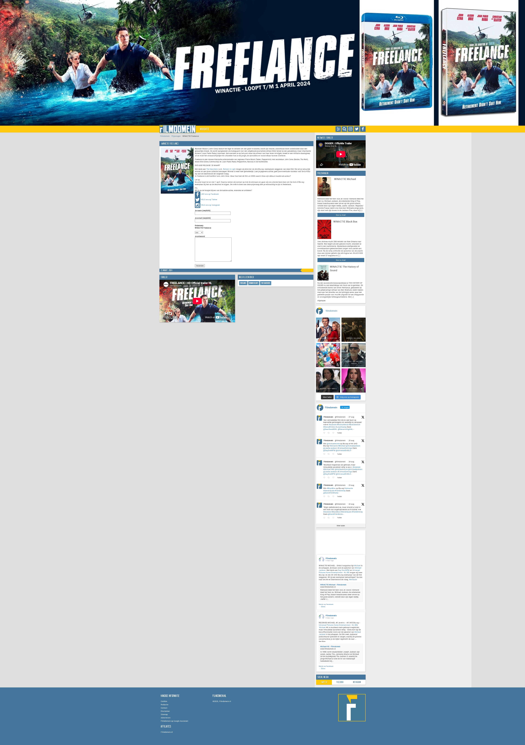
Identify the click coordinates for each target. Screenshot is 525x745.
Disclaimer (165, 711)
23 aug (351, 485)
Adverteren (165, 717)
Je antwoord (200, 236)
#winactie (334, 446)
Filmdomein (165, 136)
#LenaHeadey (341, 427)
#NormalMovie (342, 424)
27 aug (351, 417)
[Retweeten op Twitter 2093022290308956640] (329, 432)
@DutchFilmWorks (330, 493)
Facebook (340, 682)
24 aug (351, 461)
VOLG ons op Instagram (210, 205)
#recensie (332, 424)
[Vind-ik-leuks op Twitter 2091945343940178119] (334, 477)
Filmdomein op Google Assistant (174, 721)
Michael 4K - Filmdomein (330, 646)
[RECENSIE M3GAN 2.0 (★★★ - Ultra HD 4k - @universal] (354, 380)
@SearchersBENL (330, 429)
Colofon (164, 701)
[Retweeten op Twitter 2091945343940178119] (329, 477)
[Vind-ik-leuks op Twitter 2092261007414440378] (334, 454)
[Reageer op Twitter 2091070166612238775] (325, 517)
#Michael (342, 446)
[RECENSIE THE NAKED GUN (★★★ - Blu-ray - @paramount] (328, 330)
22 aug (351, 504)
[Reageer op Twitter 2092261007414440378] (325, 454)
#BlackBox (331, 488)
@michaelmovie (333, 443)
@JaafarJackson (330, 448)
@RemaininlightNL (345, 429)
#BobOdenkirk (354, 424)
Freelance (243, 283)
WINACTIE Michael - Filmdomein (333, 585)
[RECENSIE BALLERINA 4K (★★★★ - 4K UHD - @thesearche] (354, 330)
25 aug (351, 440)
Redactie (164, 704)
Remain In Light (229, 169)
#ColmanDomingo (345, 448)
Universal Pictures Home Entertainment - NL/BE (339, 571)
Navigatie (204, 129)
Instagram (357, 682)
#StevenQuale (328, 490)
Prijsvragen (176, 136)
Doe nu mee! (341, 215)
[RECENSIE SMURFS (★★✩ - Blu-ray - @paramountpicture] (328, 355)
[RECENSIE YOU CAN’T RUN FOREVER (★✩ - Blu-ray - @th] (354, 355)
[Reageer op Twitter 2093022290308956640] (325, 432)
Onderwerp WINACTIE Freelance (203, 226)
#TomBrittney (340, 490)
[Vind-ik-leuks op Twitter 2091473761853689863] (334, 496)
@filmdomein (340, 417)
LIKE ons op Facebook (210, 194)
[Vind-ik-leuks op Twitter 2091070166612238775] (334, 517)
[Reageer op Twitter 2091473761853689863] (325, 496)
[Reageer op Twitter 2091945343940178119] (325, 477)
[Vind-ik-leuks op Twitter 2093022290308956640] (334, 432)
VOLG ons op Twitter (209, 199)
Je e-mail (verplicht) (203, 218)
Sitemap (164, 714)
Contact (164, 708)
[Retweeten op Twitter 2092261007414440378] (329, 454)
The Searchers (212, 169)
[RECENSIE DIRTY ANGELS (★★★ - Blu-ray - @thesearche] (328, 380)
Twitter (324, 682)
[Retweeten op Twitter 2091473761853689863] (329, 496)
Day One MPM (344, 570)
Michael (357, 565)
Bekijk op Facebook (326, 604)
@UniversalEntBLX (343, 450)
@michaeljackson (353, 446)
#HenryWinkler (329, 427)
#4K (333, 469)
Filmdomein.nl (167, 732)
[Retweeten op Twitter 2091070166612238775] (329, 517)
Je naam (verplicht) (203, 210)
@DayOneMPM (329, 450)
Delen (323, 607)
